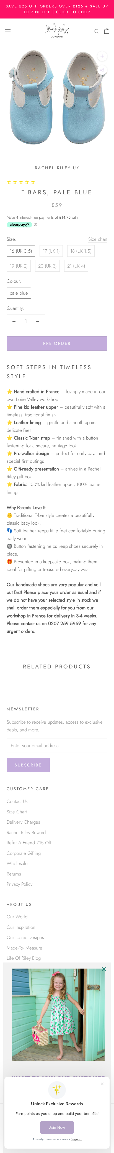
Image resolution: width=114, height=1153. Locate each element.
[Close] (104, 969)
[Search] (96, 30)
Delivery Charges (23, 822)
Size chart (97, 239)
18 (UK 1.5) (81, 251)
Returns (14, 874)
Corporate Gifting (24, 853)
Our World (17, 916)
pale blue (19, 293)
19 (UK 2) (19, 266)
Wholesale (17, 863)
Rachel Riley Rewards (27, 832)
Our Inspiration (21, 927)
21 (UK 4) (76, 266)
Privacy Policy (19, 884)
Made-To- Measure (24, 948)
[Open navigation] (8, 30)
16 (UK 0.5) (21, 251)
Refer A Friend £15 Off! (30, 842)
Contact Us (17, 801)
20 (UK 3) (47, 266)
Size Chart (17, 811)
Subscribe (28, 765)
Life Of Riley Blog (24, 958)
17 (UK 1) (51, 251)
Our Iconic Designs (25, 937)
